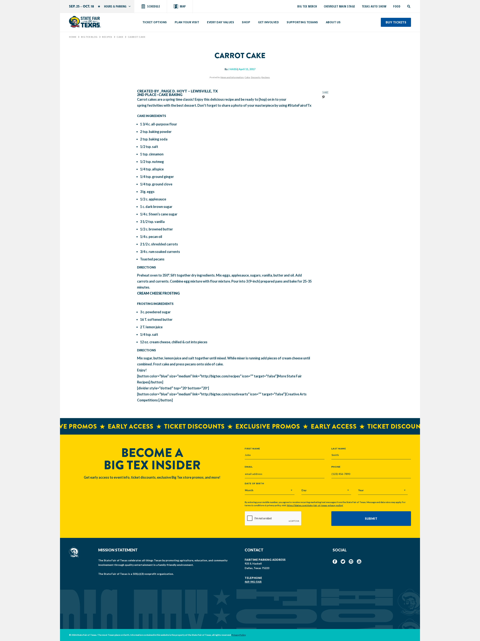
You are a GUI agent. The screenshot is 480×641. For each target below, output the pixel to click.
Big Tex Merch (307, 6)
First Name (252, 448)
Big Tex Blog (89, 36)
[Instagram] (351, 561)
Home (72, 36)
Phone (336, 467)
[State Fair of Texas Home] (85, 22)
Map (183, 6)
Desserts (255, 77)
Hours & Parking (115, 6)
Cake (120, 36)
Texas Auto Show (374, 6)
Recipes (107, 36)
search (409, 6)
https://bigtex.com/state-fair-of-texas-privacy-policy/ (315, 505)
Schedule (153, 6)
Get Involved (268, 22)
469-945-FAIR (253, 581)
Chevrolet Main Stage (339, 6)
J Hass (232, 69)
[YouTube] (359, 561)
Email (249, 467)
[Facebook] (335, 561)
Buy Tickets (396, 22)
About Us (333, 22)
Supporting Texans (302, 22)
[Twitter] (343, 561)
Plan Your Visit (187, 22)
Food (396, 6)
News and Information (232, 77)
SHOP (246, 22)
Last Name (338, 448)
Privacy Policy (239, 635)
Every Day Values (220, 22)
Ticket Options (154, 22)
